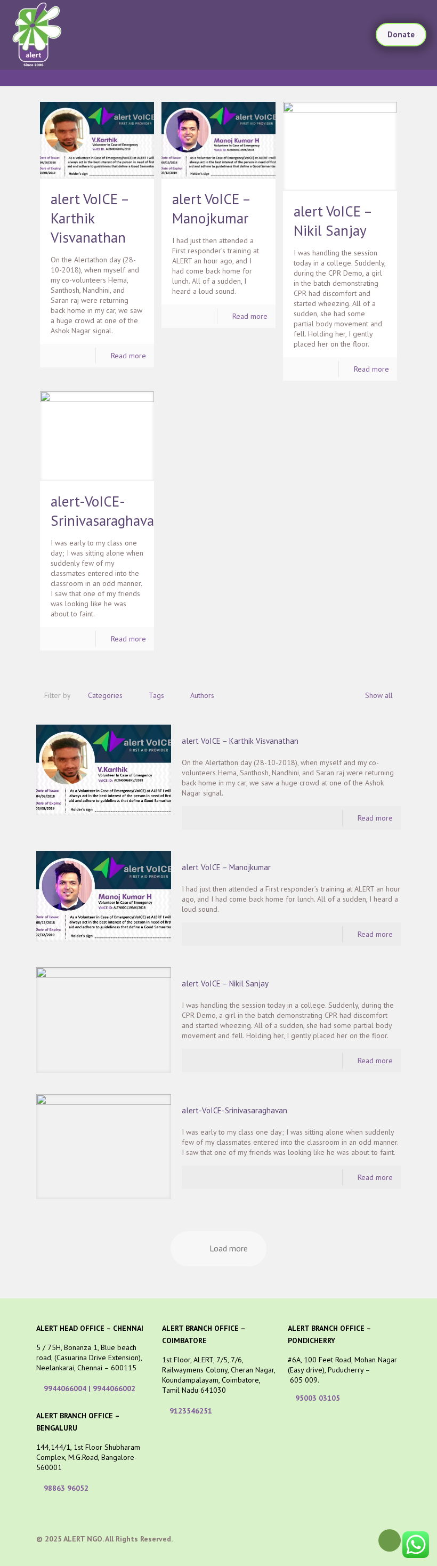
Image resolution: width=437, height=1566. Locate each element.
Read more (128, 355)
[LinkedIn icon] (353, 1538)
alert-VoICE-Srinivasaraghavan (234, 1110)
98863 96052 (66, 1488)
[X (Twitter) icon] (330, 1538)
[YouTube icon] (341, 1538)
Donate (401, 34)
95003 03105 (317, 1398)
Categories (105, 695)
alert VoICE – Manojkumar (226, 867)
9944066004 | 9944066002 (89, 1388)
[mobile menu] (345, 35)
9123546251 (190, 1411)
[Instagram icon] (364, 1538)
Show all (379, 695)
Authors (202, 695)
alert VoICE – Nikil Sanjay (225, 983)
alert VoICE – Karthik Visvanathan (89, 218)
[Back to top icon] (389, 1540)
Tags (156, 695)
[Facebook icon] (319, 1538)
